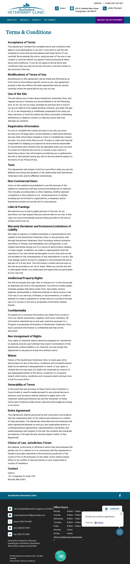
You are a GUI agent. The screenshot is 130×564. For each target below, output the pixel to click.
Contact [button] (36, 20)
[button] (120, 532)
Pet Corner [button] (49, 20)
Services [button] (24, 20)
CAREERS (98, 3)
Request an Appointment (110, 20)
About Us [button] (11, 20)
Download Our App (114, 3)
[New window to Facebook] (120, 496)
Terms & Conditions (28, 561)
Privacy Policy (15, 561)
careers (114, 508)
